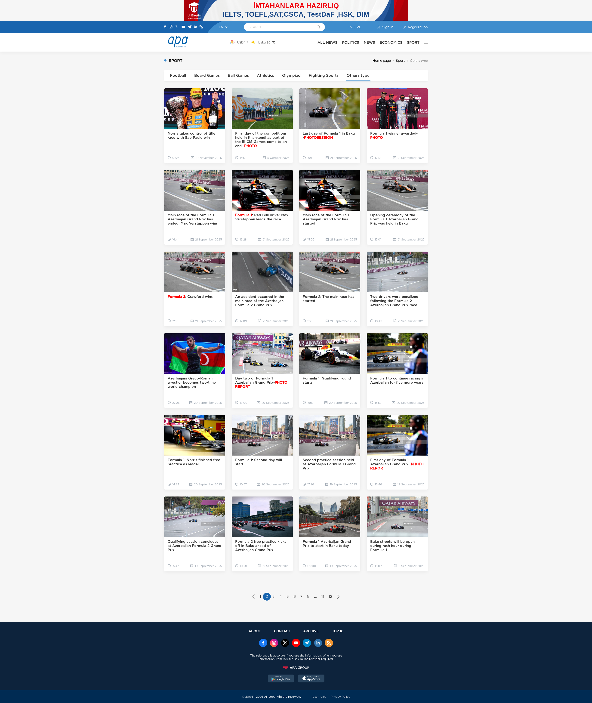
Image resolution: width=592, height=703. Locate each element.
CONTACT (282, 631)
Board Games (207, 75)
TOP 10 (337, 631)
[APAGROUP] (296, 667)
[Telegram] (189, 27)
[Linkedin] (195, 27)
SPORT (413, 42)
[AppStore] (311, 679)
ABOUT (255, 631)
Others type (358, 75)
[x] (285, 643)
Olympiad (291, 75)
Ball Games (238, 75)
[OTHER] (423, 42)
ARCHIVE (311, 631)
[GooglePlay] (281, 679)
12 (330, 596)
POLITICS (350, 42)
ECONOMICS (391, 42)
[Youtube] (183, 27)
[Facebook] (165, 27)
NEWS (369, 42)
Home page (382, 60)
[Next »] (338, 597)
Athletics (265, 75)
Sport (400, 60)
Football (178, 75)
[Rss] (201, 27)
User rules (319, 696)
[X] (177, 27)
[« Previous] (253, 597)
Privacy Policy (340, 696)
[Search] (318, 27)
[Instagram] (171, 27)
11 (322, 596)
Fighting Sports (324, 75)
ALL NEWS (327, 42)
